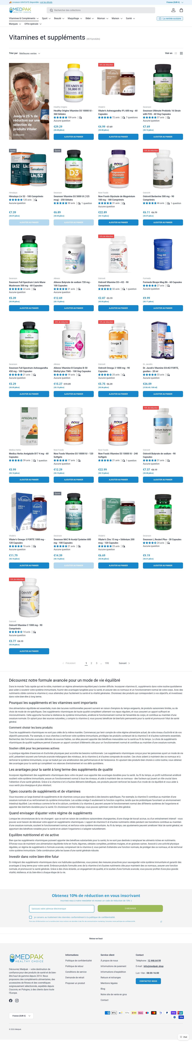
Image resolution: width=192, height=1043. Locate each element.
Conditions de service (75, 972)
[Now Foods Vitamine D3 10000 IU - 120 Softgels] (74, 426)
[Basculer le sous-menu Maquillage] (81, 18)
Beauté (57, 18)
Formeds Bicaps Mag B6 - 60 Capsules (162, 282)
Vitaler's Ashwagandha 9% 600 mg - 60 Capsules (117, 112)
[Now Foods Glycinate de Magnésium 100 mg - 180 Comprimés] (118, 169)
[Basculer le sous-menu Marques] (20, 24)
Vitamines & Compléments (22, 18)
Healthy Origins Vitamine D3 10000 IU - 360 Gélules (73, 112)
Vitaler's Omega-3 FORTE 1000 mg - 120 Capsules (27, 541)
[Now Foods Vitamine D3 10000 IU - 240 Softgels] (118, 426)
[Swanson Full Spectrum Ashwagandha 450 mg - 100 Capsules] (29, 340)
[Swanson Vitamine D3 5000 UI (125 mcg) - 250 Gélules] (74, 169)
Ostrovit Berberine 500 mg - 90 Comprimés (158, 198)
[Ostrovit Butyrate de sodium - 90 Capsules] (163, 426)
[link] (68, 663)
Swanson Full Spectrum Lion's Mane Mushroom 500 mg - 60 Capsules (27, 284)
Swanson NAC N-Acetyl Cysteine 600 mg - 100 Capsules (72, 541)
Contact (104, 1000)
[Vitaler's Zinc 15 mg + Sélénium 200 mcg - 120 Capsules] (118, 512)
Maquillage (73, 18)
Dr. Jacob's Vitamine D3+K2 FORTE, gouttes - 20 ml (161, 370)
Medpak (18, 1029)
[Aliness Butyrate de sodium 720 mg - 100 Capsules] (74, 255)
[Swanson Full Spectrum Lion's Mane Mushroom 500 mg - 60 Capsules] (29, 255)
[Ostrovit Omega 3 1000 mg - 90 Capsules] (118, 340)
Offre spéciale (31, 24)
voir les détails (46, 2)
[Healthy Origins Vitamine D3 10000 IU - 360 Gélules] (74, 83)
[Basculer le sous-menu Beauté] (63, 18)
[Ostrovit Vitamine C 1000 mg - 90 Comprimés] (29, 598)
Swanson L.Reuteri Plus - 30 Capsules (162, 539)
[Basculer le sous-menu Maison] (121, 18)
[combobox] (101, 10)
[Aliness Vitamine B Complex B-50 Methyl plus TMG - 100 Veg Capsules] (74, 340)
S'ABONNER (130, 908)
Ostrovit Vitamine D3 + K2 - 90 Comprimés (113, 284)
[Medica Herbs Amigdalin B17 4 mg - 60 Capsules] (29, 426)
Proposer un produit (75, 983)
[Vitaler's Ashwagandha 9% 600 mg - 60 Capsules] (118, 83)
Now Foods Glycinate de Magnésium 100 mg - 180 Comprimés (116, 198)
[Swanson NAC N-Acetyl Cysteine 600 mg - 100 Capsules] (74, 512)
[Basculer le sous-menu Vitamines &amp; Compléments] (37, 18)
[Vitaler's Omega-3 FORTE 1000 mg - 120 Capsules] (29, 512)
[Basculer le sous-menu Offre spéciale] (40, 24)
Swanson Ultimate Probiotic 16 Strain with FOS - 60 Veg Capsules (162, 112)
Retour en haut (96, 938)
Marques (13, 24)
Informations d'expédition (113, 972)
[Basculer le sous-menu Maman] (107, 18)
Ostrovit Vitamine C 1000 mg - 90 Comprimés (25, 627)
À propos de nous (109, 960)
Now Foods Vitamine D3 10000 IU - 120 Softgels (73, 455)
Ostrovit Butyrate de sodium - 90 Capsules (159, 455)
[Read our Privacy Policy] (161, 921)
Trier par (13, 53)
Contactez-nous (148, 981)
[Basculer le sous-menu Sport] (49, 18)
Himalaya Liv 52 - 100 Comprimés (26, 196)
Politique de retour (74, 966)
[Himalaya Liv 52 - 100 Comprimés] (29, 169)
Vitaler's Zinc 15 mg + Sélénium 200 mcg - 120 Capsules (116, 541)
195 (107, 663)
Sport (44, 18)
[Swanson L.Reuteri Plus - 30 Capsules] (163, 512)
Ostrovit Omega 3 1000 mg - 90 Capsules (114, 370)
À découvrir (18, 134)
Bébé (88, 18)
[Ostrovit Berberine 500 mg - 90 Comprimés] (163, 169)
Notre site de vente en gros (114, 994)
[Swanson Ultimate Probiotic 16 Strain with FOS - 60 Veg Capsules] (163, 83)
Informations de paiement (113, 966)
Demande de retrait (74, 977)
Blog (103, 988)
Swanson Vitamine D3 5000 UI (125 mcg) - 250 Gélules (71, 198)
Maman (101, 18)
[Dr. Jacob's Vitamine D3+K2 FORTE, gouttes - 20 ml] (163, 340)
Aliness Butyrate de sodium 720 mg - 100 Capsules (72, 284)
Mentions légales (109, 983)
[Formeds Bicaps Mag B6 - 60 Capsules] (163, 255)
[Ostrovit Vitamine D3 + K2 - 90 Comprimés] (118, 255)
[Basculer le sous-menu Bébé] (92, 18)
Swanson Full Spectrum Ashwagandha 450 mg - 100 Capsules (28, 370)
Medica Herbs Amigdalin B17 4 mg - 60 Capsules (28, 455)
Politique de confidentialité (78, 960)
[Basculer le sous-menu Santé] (134, 18)
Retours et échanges (111, 977)
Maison (115, 18)
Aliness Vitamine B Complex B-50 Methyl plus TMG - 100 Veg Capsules (72, 370)
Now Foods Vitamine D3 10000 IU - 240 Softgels (118, 455)
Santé (129, 18)
